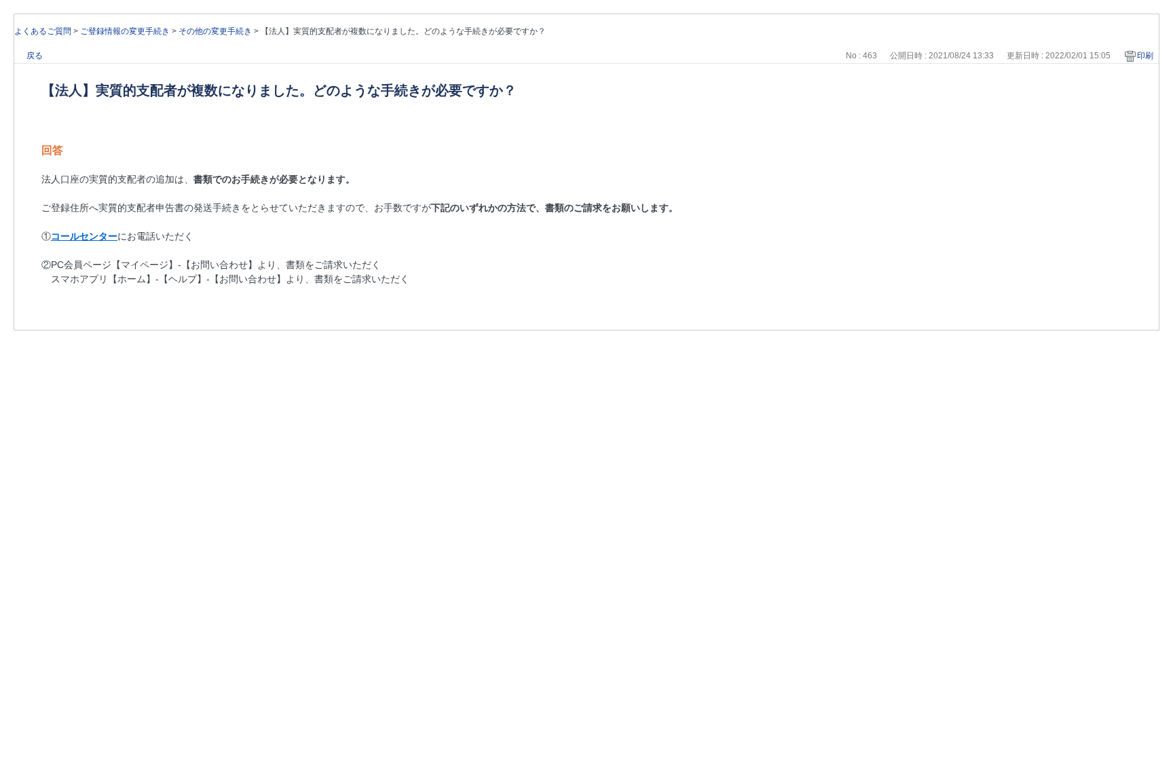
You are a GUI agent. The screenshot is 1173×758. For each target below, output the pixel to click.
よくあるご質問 (42, 31)
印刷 (1145, 55)
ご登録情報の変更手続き (125, 31)
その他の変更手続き (215, 31)
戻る (34, 55)
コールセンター (84, 236)
